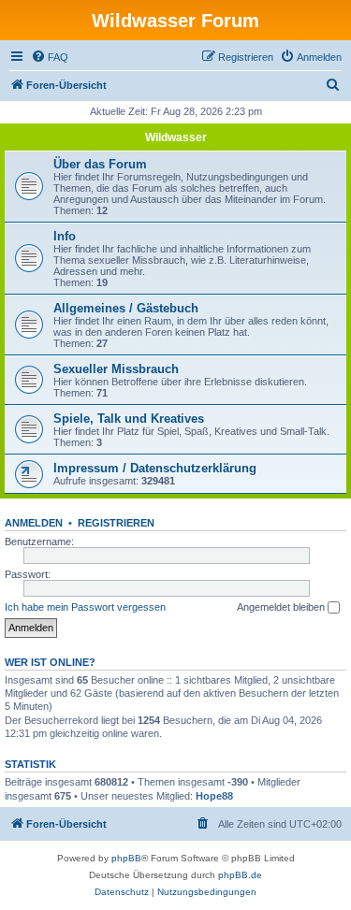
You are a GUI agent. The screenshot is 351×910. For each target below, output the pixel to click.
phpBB (126, 858)
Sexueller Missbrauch (116, 369)
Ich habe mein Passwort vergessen (85, 607)
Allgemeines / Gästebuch (125, 308)
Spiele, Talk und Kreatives (128, 419)
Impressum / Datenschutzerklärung (154, 468)
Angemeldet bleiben (282, 607)
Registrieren (116, 522)
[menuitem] (49, 57)
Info (64, 236)
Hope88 (214, 796)
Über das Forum (100, 164)
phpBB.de (240, 875)
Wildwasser (176, 137)
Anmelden (34, 522)
